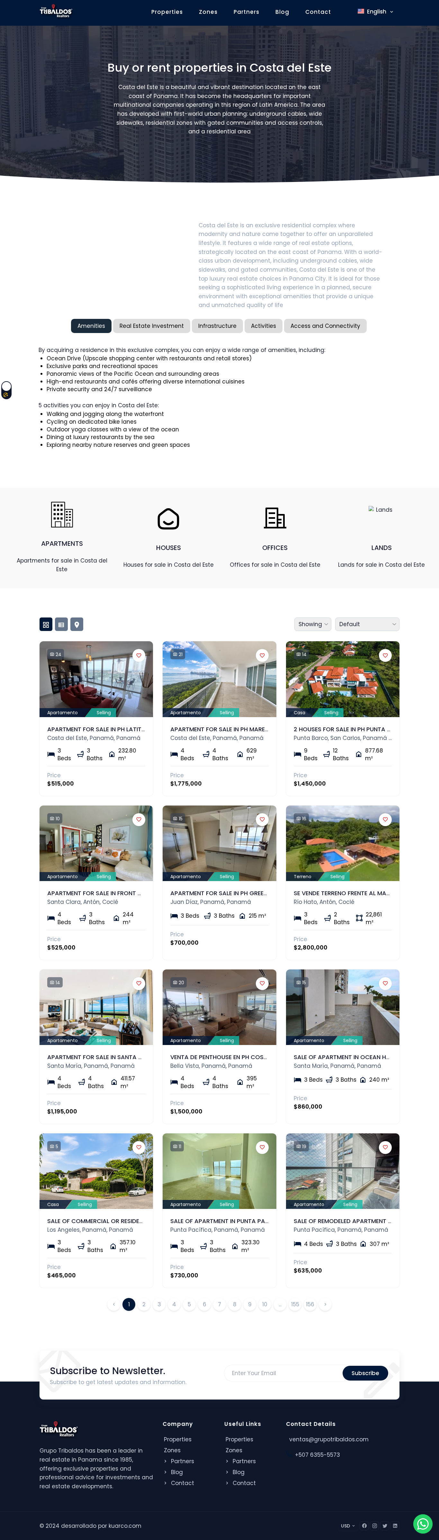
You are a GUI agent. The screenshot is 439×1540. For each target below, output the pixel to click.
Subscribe (365, 1373)
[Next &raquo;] (325, 1304)
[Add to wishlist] (138, 655)
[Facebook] (364, 1525)
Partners (246, 12)
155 (295, 1304)
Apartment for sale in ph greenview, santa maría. (247, 893)
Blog (282, 12)
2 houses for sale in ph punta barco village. (363, 729)
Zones (208, 12)
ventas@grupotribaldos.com (329, 1439)
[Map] (76, 624)
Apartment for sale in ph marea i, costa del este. (246, 729)
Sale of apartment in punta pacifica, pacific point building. (263, 1221)
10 (264, 1304)
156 (310, 1304)
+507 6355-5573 (317, 1455)
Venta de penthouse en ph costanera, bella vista (246, 1057)
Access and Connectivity (325, 326)
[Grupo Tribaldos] (56, 11)
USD (345, 1526)
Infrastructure (217, 326)
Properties (167, 12)
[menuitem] (372, 26)
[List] (61, 624)
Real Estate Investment (152, 326)
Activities (263, 326)
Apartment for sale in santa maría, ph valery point (127, 1057)
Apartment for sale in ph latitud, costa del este (123, 729)
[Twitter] (384, 1525)
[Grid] (46, 624)
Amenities (91, 326)
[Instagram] (374, 1525)
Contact (318, 12)
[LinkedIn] (394, 1525)
